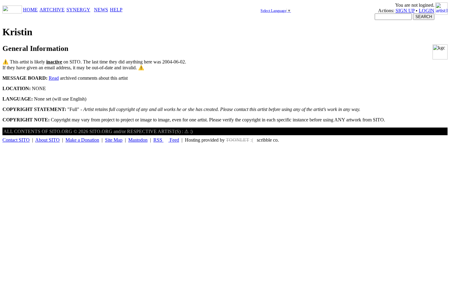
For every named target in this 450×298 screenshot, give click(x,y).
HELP (116, 9)
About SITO (47, 140)
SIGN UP (405, 10)
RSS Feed (166, 140)
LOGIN (426, 10)
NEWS (101, 9)
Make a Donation (82, 140)
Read (54, 78)
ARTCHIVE (52, 9)
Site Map (113, 140)
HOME (30, 9)
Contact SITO (16, 140)
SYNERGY (78, 9)
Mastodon (138, 140)
